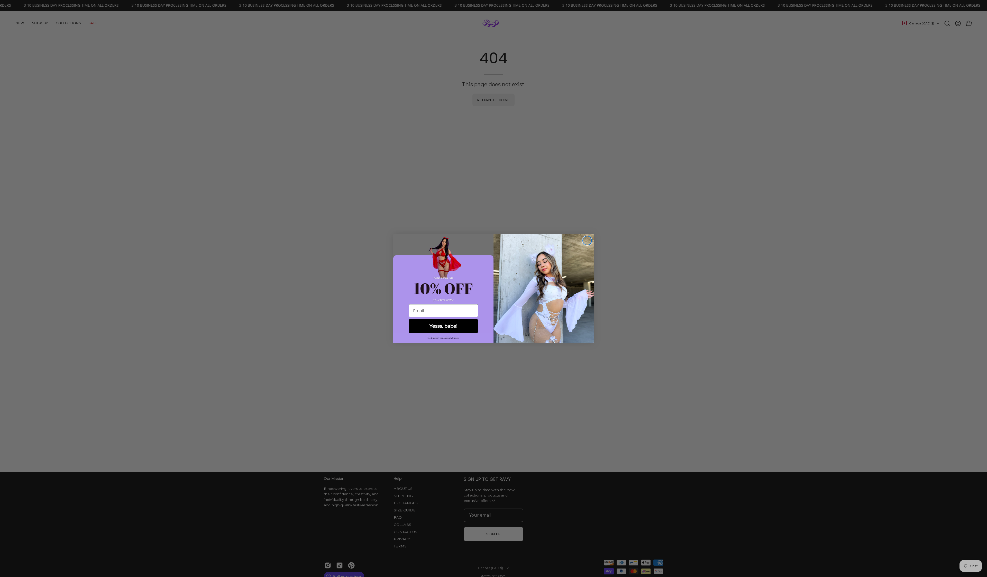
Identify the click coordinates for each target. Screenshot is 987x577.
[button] (443, 338)
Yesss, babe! (443, 326)
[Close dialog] (587, 240)
